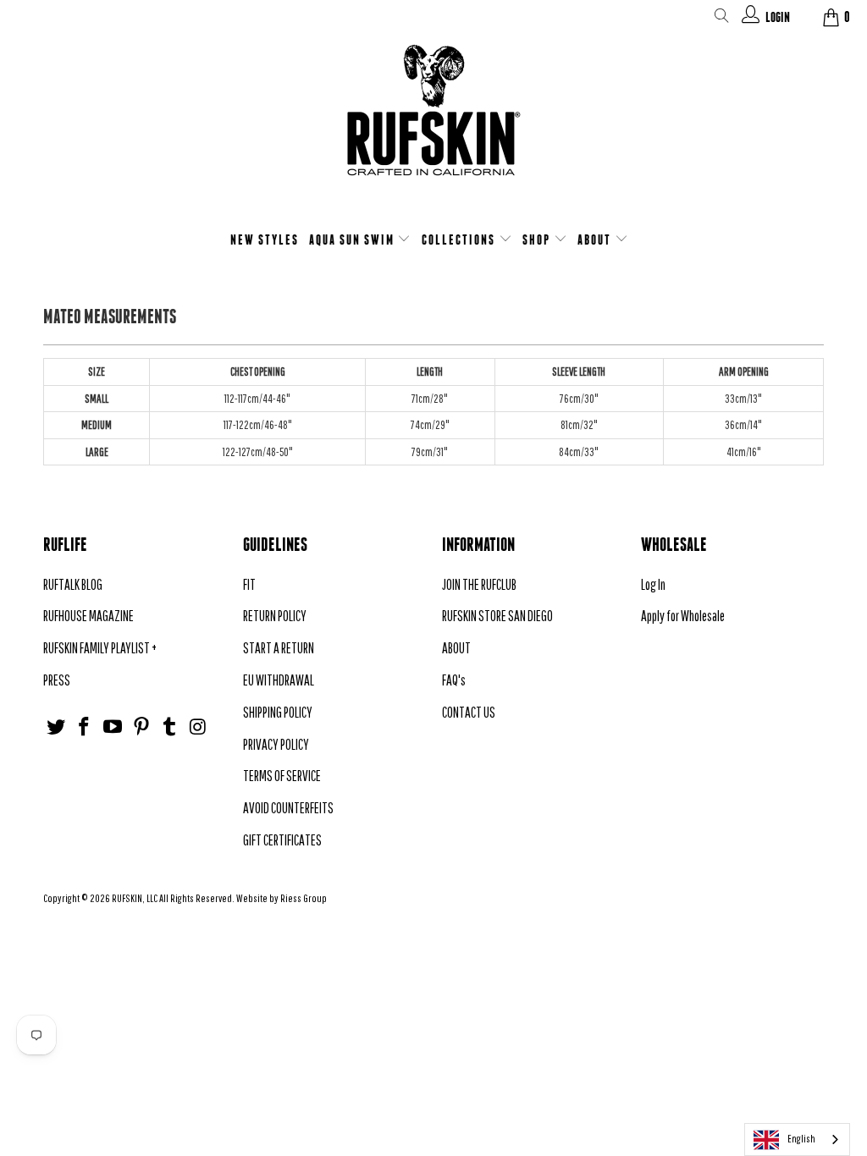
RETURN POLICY (274, 616)
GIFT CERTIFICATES (282, 840)
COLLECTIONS (460, 239)
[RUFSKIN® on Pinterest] (141, 727)
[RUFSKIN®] (433, 120)
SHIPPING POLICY (277, 712)
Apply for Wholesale (683, 616)
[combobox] (797, 1139)
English (801, 1138)
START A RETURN (278, 648)
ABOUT (596, 239)
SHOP (538, 239)
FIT (249, 584)
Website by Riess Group (281, 898)
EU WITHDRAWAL (278, 680)
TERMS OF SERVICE (282, 776)
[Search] (722, 18)
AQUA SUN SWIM (353, 239)
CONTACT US (468, 712)
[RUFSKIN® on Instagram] (199, 727)
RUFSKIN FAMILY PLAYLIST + (100, 648)
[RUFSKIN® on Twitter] (56, 727)
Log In (653, 584)
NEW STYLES (264, 239)
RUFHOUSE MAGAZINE (88, 616)
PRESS (56, 680)
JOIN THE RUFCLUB (479, 584)
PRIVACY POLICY (276, 744)
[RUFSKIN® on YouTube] (113, 727)
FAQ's (454, 680)
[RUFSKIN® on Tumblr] (170, 727)
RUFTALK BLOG (72, 584)
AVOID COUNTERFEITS (288, 808)
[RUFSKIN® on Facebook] (84, 727)
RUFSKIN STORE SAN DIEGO (497, 616)
